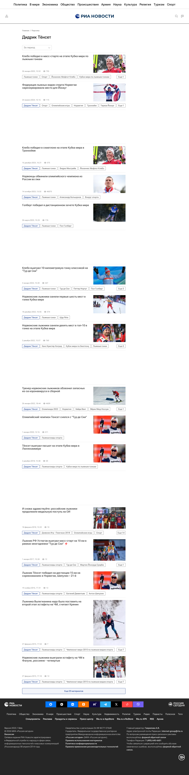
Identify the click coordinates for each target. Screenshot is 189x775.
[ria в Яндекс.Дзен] (61, 704)
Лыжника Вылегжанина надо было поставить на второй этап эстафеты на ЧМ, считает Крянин (51, 603)
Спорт (77, 714)
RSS (152, 719)
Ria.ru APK (141, 719)
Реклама (47, 719)
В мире (49, 714)
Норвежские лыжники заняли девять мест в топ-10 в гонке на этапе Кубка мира (54, 327)
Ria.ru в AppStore (105, 719)
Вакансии (9, 734)
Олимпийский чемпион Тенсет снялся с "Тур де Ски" (54, 417)
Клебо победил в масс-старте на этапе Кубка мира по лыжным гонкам (55, 58)
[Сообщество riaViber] (138, 704)
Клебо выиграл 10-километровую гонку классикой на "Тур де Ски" (55, 269)
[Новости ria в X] (116, 704)
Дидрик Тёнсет (36, 37)
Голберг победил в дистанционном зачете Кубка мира (55, 205)
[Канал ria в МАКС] (50, 704)
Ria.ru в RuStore (125, 719)
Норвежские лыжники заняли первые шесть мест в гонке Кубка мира (54, 298)
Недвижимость (111, 714)
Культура (96, 714)
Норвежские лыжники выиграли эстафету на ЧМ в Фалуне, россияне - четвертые (53, 659)
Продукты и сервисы (66, 719)
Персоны (35, 31)
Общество (24, 714)
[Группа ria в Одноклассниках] (83, 704)
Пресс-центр (86, 719)
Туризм (137, 714)
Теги (180, 714)
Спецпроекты (33, 719)
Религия (126, 714)
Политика (11, 714)
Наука (86, 714)
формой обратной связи (154, 737)
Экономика (37, 714)
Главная (25, 31)
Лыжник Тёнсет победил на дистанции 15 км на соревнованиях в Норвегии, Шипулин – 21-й (51, 574)
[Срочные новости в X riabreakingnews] (127, 704)
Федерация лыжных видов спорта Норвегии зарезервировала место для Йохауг (49, 86)
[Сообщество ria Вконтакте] (72, 704)
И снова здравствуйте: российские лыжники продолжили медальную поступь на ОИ (49, 510)
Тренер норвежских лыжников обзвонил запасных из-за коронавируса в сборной (53, 390)
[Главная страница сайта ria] (94, 16)
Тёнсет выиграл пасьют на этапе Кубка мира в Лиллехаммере (50, 447)
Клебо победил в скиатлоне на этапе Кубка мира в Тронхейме (53, 149)
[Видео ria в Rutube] (94, 704)
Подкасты (157, 714)
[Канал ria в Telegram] (105, 704)
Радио (147, 714)
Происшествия (63, 714)
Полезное (170, 714)
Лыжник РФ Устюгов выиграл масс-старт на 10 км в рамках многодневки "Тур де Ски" (54, 542)
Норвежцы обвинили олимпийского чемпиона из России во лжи (52, 178)
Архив (160, 719)
